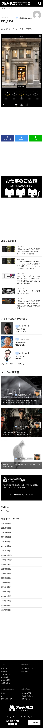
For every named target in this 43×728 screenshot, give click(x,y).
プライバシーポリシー (8, 699)
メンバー (4, 696)
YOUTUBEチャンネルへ (20, 494)
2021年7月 (5, 528)
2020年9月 (5, 569)
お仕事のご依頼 (27, 693)
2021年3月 (5, 546)
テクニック (4, 668)
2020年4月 (5, 587)
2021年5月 (5, 537)
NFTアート (25, 671)
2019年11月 (5, 596)
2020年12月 (5, 555)
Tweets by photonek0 (8, 511)
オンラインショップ (28, 668)
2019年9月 (5, 605)
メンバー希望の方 (27, 696)
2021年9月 (5, 523)
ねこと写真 (4, 677)
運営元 (3, 693)
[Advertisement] (21, 120)
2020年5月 (5, 582)
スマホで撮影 (5, 680)
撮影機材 (4, 671)
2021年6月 (5, 532)
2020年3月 (5, 591)
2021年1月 (5, 550)
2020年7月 (5, 573)
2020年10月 (5, 564)
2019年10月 (5, 600)
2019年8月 (5, 610)
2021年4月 (5, 541)
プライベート (5, 674)
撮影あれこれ (5, 683)
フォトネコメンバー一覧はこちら (13, 364)
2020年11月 (5, 560)
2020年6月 (5, 578)
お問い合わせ (26, 699)
